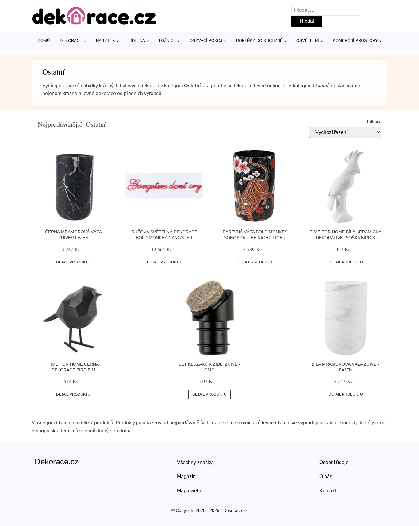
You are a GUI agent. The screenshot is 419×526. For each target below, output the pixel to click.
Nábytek (105, 40)
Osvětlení (307, 40)
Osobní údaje (333, 462)
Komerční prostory (355, 40)
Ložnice (167, 40)
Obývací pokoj (206, 40)
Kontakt (327, 490)
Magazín (186, 476)
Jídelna (137, 40)
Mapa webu (189, 490)
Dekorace (71, 40)
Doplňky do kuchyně (259, 40)
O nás (325, 476)
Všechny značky (195, 462)
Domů (44, 40)
